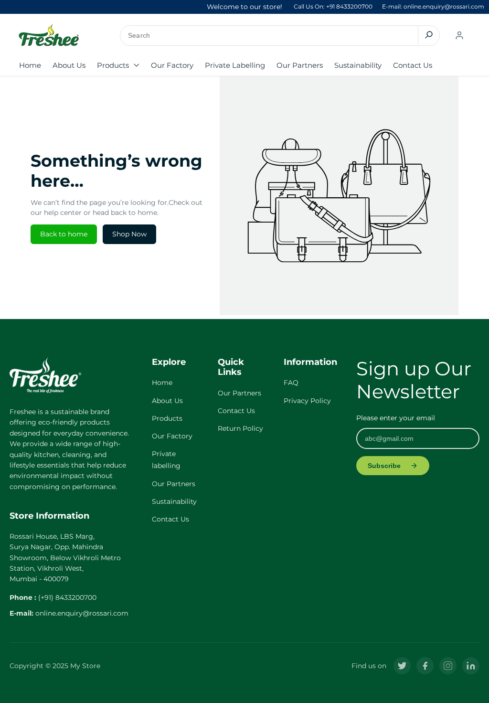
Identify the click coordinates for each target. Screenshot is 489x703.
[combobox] (280, 35)
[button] (118, 65)
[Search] (428, 35)
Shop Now (129, 234)
